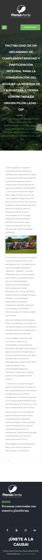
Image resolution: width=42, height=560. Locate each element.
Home (20, 115)
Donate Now (30, 27)
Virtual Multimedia (28, 554)
